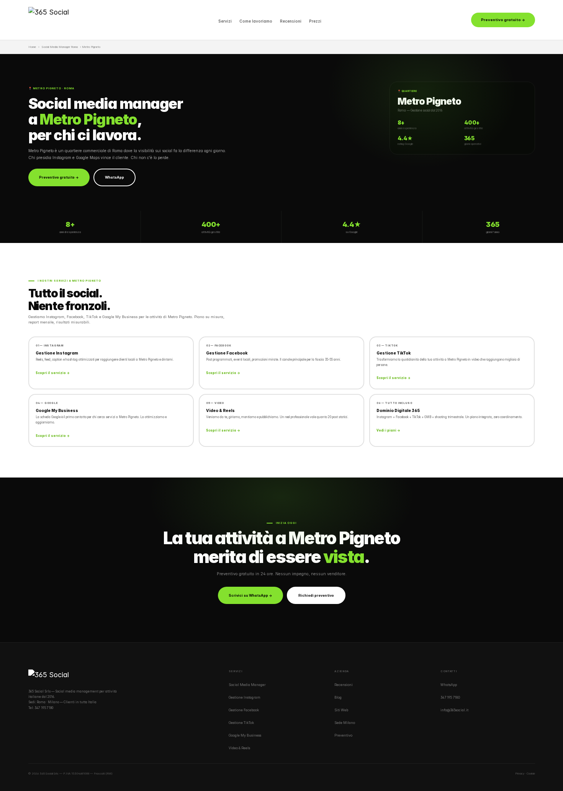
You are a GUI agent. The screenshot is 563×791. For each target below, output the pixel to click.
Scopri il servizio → (53, 373)
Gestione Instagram (244, 697)
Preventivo (343, 735)
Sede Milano (344, 723)
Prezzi (315, 21)
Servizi (225, 21)
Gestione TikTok (241, 723)
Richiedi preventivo (316, 595)
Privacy (519, 773)
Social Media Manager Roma (60, 47)
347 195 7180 (43, 708)
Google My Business (245, 735)
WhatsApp (114, 177)
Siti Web (341, 710)
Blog (338, 697)
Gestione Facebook (244, 710)
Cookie (531, 773)
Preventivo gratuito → (503, 20)
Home (32, 47)
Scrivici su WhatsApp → (250, 595)
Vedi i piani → (388, 430)
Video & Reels (239, 748)
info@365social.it (454, 710)
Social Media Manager (247, 685)
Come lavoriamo (255, 21)
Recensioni (290, 21)
